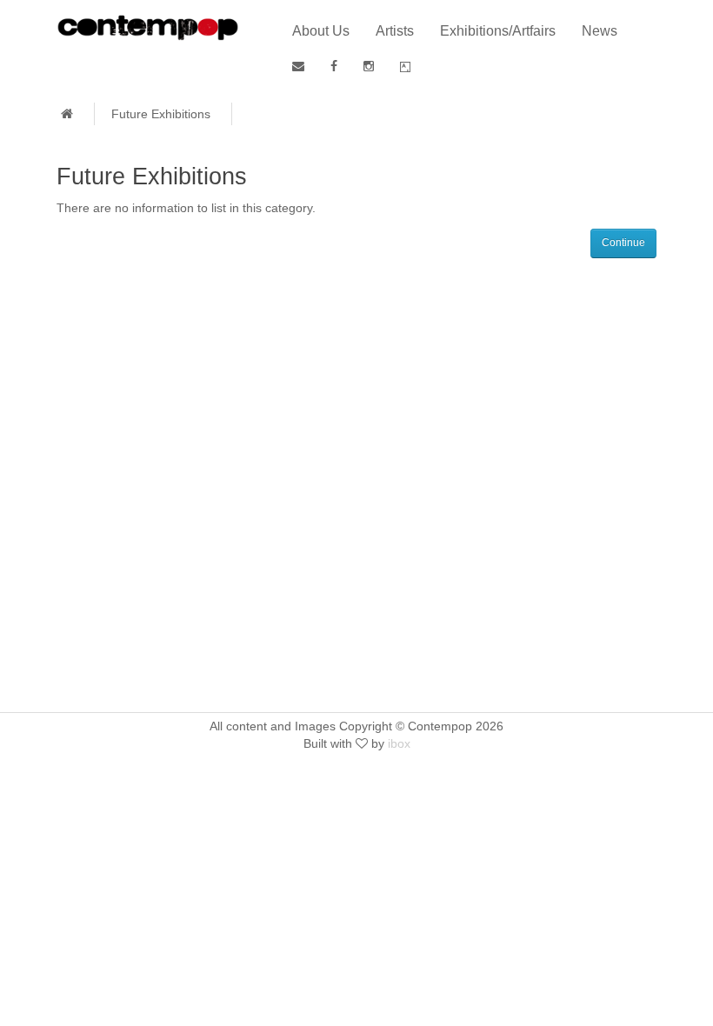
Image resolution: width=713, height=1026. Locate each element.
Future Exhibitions (160, 114)
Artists (395, 30)
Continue (623, 243)
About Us (321, 30)
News (599, 30)
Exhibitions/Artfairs (498, 30)
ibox (399, 743)
